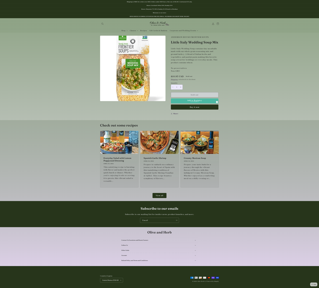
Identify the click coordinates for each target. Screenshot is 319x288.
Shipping (174, 79)
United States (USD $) (110, 280)
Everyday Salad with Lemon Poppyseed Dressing (117, 159)
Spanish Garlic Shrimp (155, 158)
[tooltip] (217, 102)
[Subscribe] (176, 220)
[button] (102, 23)
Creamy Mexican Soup (195, 158)
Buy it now (195, 107)
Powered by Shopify (213, 281)
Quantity (174, 83)
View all (159, 195)
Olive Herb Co (201, 281)
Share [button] (175, 113)
